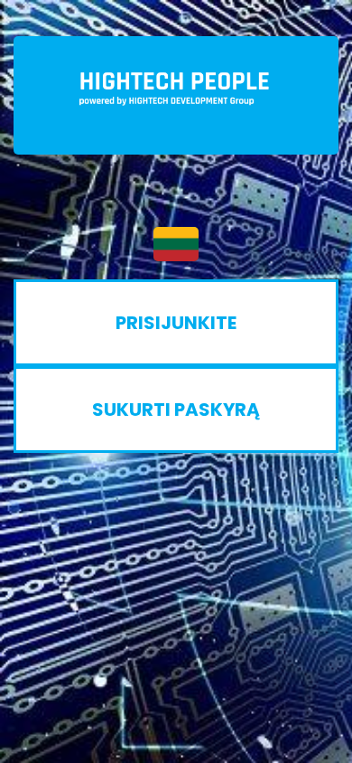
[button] (176, 244)
